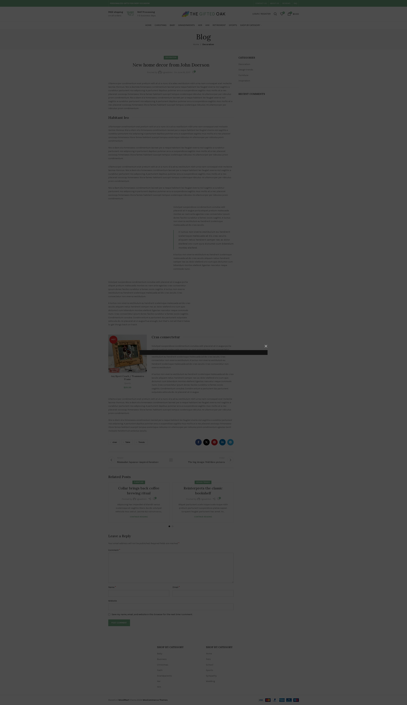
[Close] (266, 346)
